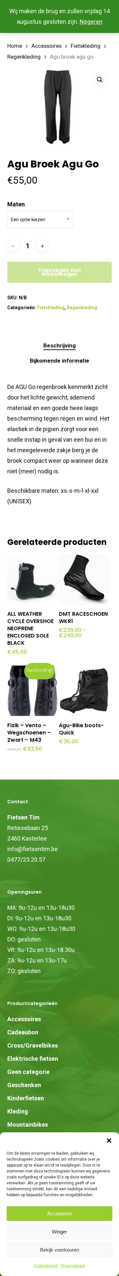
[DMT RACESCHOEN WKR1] (84, 579)
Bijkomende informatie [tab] (59, 360)
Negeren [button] (91, 21)
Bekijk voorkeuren (59, 1250)
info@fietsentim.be (32, 849)
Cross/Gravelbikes (32, 1045)
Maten (16, 204)
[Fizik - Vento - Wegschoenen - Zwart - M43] (32, 691)
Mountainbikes (27, 1124)
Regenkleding (24, 57)
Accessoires (46, 46)
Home (14, 46)
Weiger (59, 1231)
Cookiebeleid (46, 1265)
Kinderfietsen (25, 1098)
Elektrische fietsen (32, 1058)
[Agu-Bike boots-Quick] (84, 691)
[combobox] (40, 219)
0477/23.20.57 (26, 859)
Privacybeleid (73, 1265)
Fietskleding (85, 46)
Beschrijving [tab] (59, 345)
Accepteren (59, 1213)
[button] (109, 1140)
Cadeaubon (22, 1032)
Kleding (17, 1111)
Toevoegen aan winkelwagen (59, 272)
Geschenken (24, 1085)
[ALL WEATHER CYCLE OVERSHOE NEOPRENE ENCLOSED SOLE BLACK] (32, 579)
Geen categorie (28, 1071)
